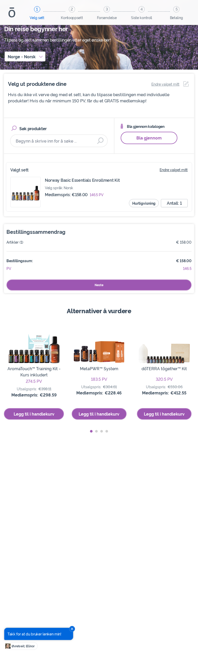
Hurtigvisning (143, 203)
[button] (91, 431)
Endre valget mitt (174, 169)
